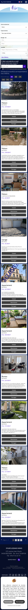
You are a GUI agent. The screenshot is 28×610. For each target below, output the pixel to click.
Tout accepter (20, 602)
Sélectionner (13, 120)
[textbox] (14, 49)
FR (19, 1)
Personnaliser (8, 602)
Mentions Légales (14, 566)
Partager (13, 123)
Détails (14, 116)
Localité (3, 47)
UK (21, 1)
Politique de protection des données (14, 567)
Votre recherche (5, 24)
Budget (3, 37)
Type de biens (4, 30)
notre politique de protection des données (14, 596)
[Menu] (26, 2)
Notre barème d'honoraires (18, 568)
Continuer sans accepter (14, 605)
